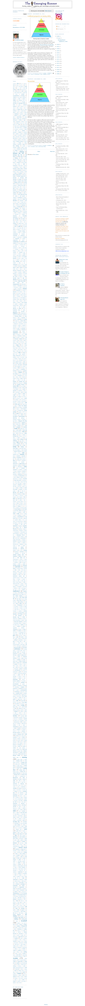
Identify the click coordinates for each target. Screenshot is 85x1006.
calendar (16, 196)
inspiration (15, 469)
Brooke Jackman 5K (21, 176)
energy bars (17, 320)
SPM (16, 835)
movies (25, 568)
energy (25, 319)
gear (23, 387)
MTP (21, 571)
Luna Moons (15, 522)
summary (14, 864)
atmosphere (15, 132)
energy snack (15, 322)
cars (13, 203)
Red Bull (20, 717)
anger (20, 115)
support (26, 871)
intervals (20, 474)
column (19, 232)
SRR (18, 839)
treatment (18, 923)
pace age (20, 635)
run (20, 749)
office (26, 620)
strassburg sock (19, 852)
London (24, 515)
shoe (19, 801)
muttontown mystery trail (19, 576)
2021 (14, 86)
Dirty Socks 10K (18, 282)
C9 (21, 191)
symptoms (18, 876)
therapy (24, 897)
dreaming (14, 299)
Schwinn (24, 788)
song (16, 827)
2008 (58, 73)
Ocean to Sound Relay (16, 620)
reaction (22, 709)
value (21, 938)
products (14, 685)
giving (15, 393)
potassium (25, 671)
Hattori (23, 424)
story (26, 850)
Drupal (21, 300)
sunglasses (14, 865)
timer (24, 902)
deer (23, 270)
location (19, 515)
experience (15, 332)
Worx (25, 973)
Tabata (26, 876)
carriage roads (23, 202)
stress (22, 855)
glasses (19, 393)
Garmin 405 (20, 382)
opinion (18, 626)
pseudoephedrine (24, 690)
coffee (15, 226)
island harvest (15, 478)
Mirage (20, 556)
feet (25, 346)
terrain (18, 890)
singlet (21, 809)
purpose (16, 697)
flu (17, 360)
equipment (24, 325)
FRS (15, 375)
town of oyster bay (21, 906)
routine (24, 746)
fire (22, 351)
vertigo (19, 941)
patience (14, 642)
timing (14, 903)
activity (24, 97)
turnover (18, 930)
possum (25, 668)
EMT (18, 317)
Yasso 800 (20, 978)
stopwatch (14, 850)
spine (25, 832)
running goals (17, 763)
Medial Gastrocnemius (16, 539)
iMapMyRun (15, 462)
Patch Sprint (19, 641)
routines (14, 747)
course (14, 255)
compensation (19, 237)
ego (24, 308)
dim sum (20, 279)
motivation (17, 567)
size (19, 811)
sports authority (23, 836)
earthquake (21, 303)
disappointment (16, 284)
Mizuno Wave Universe (23, 560)
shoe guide (24, 801)
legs (17, 504)
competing (25, 237)
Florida (20, 358)
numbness (20, 611)
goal (14, 398)
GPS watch (17, 404)
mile (21, 550)
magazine (25, 522)
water (14, 954)
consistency (23, 246)
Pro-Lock (17, 682)
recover (24, 714)
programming (17, 686)
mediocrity (19, 541)
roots (24, 744)
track (17, 908)
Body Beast (21, 165)
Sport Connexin (22, 835)
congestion (16, 244)
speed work (18, 830)
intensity (24, 471)
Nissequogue (19, 605)
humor (14, 455)
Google (19, 401)
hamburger (22, 417)
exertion (18, 329)
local (15, 515)
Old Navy (25, 621)
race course (19, 702)
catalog (17, 203)
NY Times (20, 614)
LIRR (14, 513)
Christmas (15, 215)
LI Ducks (17, 507)
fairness (18, 337)
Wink (22, 969)
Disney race (25, 287)
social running (17, 824)
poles (17, 665)
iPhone (18, 477)
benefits (16, 150)
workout (19, 973)
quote (14, 700)
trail (26, 909)
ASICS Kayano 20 (23, 126)
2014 (58, 61)
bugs (17, 188)
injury (25, 466)
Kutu (24, 497)
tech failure (21, 882)
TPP (26, 906)
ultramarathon (21, 933)
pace (14, 635)
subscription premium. (21, 861)
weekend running (23, 959)
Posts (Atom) (36, 154)
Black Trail (25, 159)
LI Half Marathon (17, 509)
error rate (24, 326)
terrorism (22, 890)
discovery (25, 285)
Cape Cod (19, 199)
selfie (21, 795)
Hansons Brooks (17, 422)
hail (25, 414)
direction (25, 279)
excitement (23, 328)
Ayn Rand (19, 135)
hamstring (23, 419)
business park (22, 190)
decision (14, 270)
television (15, 887)
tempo (14, 888)
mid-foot (22, 548)
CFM (26, 206)
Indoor (14, 466)
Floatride (15, 358)
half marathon (22, 416)
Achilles (14, 97)
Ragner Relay (15, 706)
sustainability (25, 873)
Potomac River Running (22, 673)
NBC (19, 588)
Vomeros (24, 950)
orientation (22, 627)
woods (17, 972)
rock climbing (20, 743)
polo (13, 667)
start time (21, 842)
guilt (18, 413)
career (18, 202)
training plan (24, 919)
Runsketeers (15, 777)
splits (26, 833)
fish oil (26, 351)
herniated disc (15, 436)
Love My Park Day (19, 521)
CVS (22, 264)
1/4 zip (14, 83)
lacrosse (24, 498)
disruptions (19, 288)
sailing (20, 780)
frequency (25, 370)
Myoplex (23, 579)
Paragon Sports (24, 638)
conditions (23, 241)
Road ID (14, 743)
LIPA (24, 512)
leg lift (14, 504)
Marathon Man (18, 527)
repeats (19, 728)
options (23, 626)
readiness (16, 711)
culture (20, 262)
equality (19, 325)
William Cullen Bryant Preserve (18, 967)
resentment (23, 729)
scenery (14, 786)
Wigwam (19, 965)
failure (14, 337)
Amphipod (16, 113)
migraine (14, 550)
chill (15, 212)
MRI (19, 569)
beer (15, 148)
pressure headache (16, 680)
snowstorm (16, 823)
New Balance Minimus (18, 595)
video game (16, 942)
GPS (26, 402)
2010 (14, 85)
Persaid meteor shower (21, 650)
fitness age (15, 354)
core (22, 250)
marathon (25, 525)
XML (22, 976)
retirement (14, 738)
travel (17, 921)
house (19, 452)
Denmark (19, 272)
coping (19, 250)
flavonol (24, 355)
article (18, 123)
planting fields (19, 662)
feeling (18, 346)
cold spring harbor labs (21, 227)
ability (26, 91)
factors (24, 335)
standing (23, 841)
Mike (18, 550)
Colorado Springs (21, 231)
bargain (20, 142)
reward (19, 740)
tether (20, 891)
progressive (15, 688)
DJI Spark (20, 291)
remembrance (15, 726)
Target (26, 879)
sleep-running (20, 815)
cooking (22, 249)
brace (18, 171)
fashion (14, 341)
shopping (14, 805)
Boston (25, 168)
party (14, 641)
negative (23, 589)
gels (20, 389)
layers (18, 503)
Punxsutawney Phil (17, 694)
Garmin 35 (15, 383)
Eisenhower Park (16, 310)
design (15, 275)
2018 (58, 52)
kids (18, 491)
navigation (16, 585)
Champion (23, 208)
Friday (16, 372)
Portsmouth (16, 668)
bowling (14, 171)
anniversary (19, 117)
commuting (15, 235)
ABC (22, 91)
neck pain (14, 589)
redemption (20, 718)
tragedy (22, 909)
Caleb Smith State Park (22, 194)
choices (23, 214)
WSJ (23, 975)
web (18, 959)
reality (15, 712)
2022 (58, 44)
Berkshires (21, 150)
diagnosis (20, 276)
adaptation (14, 98)
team (17, 882)
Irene (25, 477)
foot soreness (17, 366)
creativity (17, 259)
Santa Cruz (23, 782)
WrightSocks (15, 975)
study (24, 859)
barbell (14, 141)
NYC (26, 614)
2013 (24, 85)
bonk (21, 167)
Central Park (20, 206)
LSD (25, 521)
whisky (18, 964)
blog (24, 161)
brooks (20, 179)
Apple (14, 121)
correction (14, 253)
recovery (15, 716)
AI (25, 106)
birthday (16, 158)
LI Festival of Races (24, 507)
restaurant (15, 737)
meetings (19, 542)
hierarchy (23, 437)
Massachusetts (16, 531)
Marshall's (21, 530)
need (19, 589)
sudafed (19, 862)
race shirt (17, 703)
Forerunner (14, 367)
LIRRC (18, 513)
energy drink (23, 320)
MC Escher (17, 538)
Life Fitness (25, 509)
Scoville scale (25, 789)
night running (20, 601)
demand (15, 272)
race (17, 700)
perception (25, 647)
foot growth (15, 364)
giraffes (26, 392)
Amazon (21, 112)
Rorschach (14, 746)
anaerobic (21, 113)
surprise (19, 873)
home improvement (23, 448)
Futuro (18, 378)
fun (20, 376)
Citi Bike (20, 217)
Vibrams (25, 941)
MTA (18, 571)
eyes (22, 334)
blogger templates (40, 1004)
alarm (21, 107)
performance (17, 649)
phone (19, 655)
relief (19, 725)
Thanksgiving (16, 893)
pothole (15, 673)
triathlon (25, 924)
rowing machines (22, 747)
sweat (15, 874)
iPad (14, 477)
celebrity (14, 206)
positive (20, 668)
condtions (15, 243)
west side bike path (24, 962)
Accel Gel (25, 92)
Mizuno (21, 559)
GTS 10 (24, 411)
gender (24, 389)
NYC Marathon (18, 615)
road (25, 741)
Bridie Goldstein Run (17, 174)
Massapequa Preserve (21, 535)
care (15, 202)
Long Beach (20, 516)
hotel (15, 452)
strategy (25, 852)
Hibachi (18, 437)
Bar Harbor (24, 139)
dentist (24, 272)
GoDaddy (16, 399)
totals (24, 905)
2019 (58, 50)
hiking (22, 439)
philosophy (14, 655)
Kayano (20, 489)
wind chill (17, 969)
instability (20, 469)
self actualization (20, 792)
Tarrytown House (17, 881)
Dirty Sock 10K (21, 281)
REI (21, 722)
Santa (18, 782)
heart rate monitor (18, 431)
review (14, 740)
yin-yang (25, 978)
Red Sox (15, 718)
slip (24, 815)
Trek (17, 924)
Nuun (16, 612)
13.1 (22, 83)
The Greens (16, 896)
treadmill (24, 921)
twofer (14, 932)
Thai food (24, 891)
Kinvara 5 (15, 494)
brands (26, 171)
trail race (15, 913)
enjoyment (20, 322)
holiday (14, 446)
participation (21, 639)
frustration (20, 375)
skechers (23, 811)
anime (14, 116)
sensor (25, 795)
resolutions (14, 734)
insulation (25, 469)
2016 (58, 57)
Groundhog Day (20, 410)
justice (24, 486)
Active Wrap (19, 97)
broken (14, 176)
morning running (16, 565)
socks (14, 826)
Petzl (24, 653)
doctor (14, 293)
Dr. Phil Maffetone (23, 297)
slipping (14, 817)
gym (19, 414)
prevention (23, 680)
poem (25, 664)
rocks (25, 743)
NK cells (25, 604)
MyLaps (18, 579)
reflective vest (16, 720)
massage (21, 533)
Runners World (16, 755)
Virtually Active (15, 945)
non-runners (16, 606)
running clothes (19, 759)
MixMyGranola (15, 559)
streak (16, 853)
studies (19, 859)
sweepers (20, 874)
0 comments (49, 145)
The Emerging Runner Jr (22, 894)
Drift (18, 299)
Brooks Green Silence (22, 180)
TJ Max (23, 903)
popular (26, 667)
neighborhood (16, 591)
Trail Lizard (23, 911)
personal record (16, 652)
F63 (26, 334)
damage (24, 265)
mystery (14, 580)
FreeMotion (23, 369)
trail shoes (22, 915)
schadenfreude (23, 786)
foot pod (25, 364)
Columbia (14, 232)
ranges (25, 708)
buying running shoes (16, 191)
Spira (14, 833)
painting (22, 636)
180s (25, 83)
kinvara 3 (22, 492)
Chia (21, 211)
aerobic (19, 104)
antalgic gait (19, 118)
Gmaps (19, 396)
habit (22, 414)
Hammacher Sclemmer (16, 419)
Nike (17, 603)
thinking (14, 899)
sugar (24, 862)
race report (24, 702)
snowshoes (25, 821)
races (18, 705)
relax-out (14, 723)
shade (21, 797)
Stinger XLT (23, 849)
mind (26, 551)
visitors (14, 947)
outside (24, 630)
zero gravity (24, 981)
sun (24, 864)
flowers (14, 360)
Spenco (24, 830)
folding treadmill (18, 363)
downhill (18, 296)
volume (14, 950)
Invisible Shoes (21, 475)
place (19, 658)
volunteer (19, 950)
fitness (24, 352)
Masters (14, 536)
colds (14, 229)
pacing (25, 635)
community (23, 233)
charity (24, 209)
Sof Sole (18, 826)
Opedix (22, 624)
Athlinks (23, 130)
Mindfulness (17, 553)
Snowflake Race (16, 821)
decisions (19, 270)
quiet (24, 699)
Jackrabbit (25, 478)
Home (39, 151)
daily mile (19, 265)
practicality (14, 676)
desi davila (25, 273)
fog (13, 363)
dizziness (14, 291)
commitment (15, 234)
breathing (20, 173)
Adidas (14, 100)
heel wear (21, 433)
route (19, 746)
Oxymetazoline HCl (22, 632)
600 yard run (23, 89)
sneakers (14, 820)
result (19, 737)
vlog (19, 948)
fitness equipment (22, 354)
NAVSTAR (22, 585)
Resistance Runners (16, 732)
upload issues (15, 936)
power (19, 674)
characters (19, 209)
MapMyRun (15, 525)
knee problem (15, 495)
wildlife (24, 965)
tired (18, 903)
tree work (23, 923)
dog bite (18, 293)
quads (24, 697)
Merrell (24, 545)
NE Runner (24, 588)
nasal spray (23, 580)
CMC (26, 223)
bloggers (18, 162)
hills (18, 442)
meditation (24, 541)
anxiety (20, 120)
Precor (24, 676)
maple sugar (23, 524)
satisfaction (15, 783)
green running (19, 407)
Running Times (17, 774)
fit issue (15, 352)
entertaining (25, 322)
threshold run (20, 899)
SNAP (24, 818)
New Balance (20, 592)
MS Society (24, 569)
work (24, 972)
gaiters (14, 379)
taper (23, 878)
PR (24, 674)
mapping (20, 525)
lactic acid (15, 500)
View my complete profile (18, 57)
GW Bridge (15, 414)
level (41, 74)
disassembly (24, 284)
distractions (18, 290)
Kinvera (19, 494)
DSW (25, 300)
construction (15, 247)
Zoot (20, 982)
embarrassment (23, 313)
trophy (16, 927)
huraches (18, 456)
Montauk (14, 563)
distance (25, 288)
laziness (21, 503)
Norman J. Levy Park (23, 607)
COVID (19, 256)
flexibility (14, 357)
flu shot (21, 360)
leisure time (20, 504)
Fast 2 (18, 342)
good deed (14, 401)
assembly (25, 127)
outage (24, 629)
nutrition (25, 611)
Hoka (24, 445)
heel (17, 433)
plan (22, 658)
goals (26, 398)
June (59, 38)
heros (21, 436)
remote (21, 726)
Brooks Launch (19, 183)
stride (21, 856)
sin (18, 809)
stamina (18, 841)
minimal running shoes (18, 554)
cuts (19, 264)
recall (24, 712)
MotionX (25, 565)
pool (17, 667)
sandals (24, 780)
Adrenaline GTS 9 (16, 101)
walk (21, 951)
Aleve (25, 107)
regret (26, 720)
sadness (24, 779)
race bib (14, 702)
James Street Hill (17, 480)
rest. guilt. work (23, 735)
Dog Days (24, 293)
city (24, 217)
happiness (24, 422)
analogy (25, 113)
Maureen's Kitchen (20, 536)
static (21, 844)
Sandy (14, 782)
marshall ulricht (15, 530)
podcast (20, 664)
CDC (14, 205)
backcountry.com (23, 136)
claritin (17, 220)
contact (20, 247)
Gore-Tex (14, 402)
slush (15, 818)
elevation (22, 311)
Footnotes (24, 366)
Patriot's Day (20, 642)
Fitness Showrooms (17, 355)
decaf (21, 268)
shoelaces (23, 803)
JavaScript (24, 480)
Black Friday (20, 159)
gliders (24, 393)
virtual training (23, 944)
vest (22, 941)
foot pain (20, 364)
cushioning (15, 264)
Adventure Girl (21, 103)
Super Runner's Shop (22, 868)
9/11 (19, 91)
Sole (26, 826)
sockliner (24, 824)
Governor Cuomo (20, 402)
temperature (21, 887)
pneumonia (25, 662)
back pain (17, 136)
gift (13, 392)
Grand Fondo (24, 404)
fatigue (17, 345)
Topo (21, 905)
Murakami (20, 572)
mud (25, 571)
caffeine (20, 193)
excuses (14, 329)
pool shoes (21, 667)
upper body (21, 936)
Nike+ (21, 603)
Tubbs (15, 929)
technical (17, 884)
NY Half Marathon (21, 612)
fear (22, 345)
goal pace (18, 398)
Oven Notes (15, 632)
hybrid (14, 457)
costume (19, 253)
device (25, 275)
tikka (13, 900)
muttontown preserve (16, 577)
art (14, 123)
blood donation (24, 162)
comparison (22, 235)
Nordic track (16, 607)
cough (24, 253)
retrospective (24, 738)
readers (26, 709)
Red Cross (25, 717)
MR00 (15, 569)
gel (26, 387)
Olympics (24, 623)
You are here (31, 81)
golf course (24, 399)
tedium (23, 885)
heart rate (25, 430)
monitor (24, 562)
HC (23, 425)
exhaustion (24, 329)
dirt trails (15, 281)
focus (24, 361)
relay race (23, 723)
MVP (22, 577)
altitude (14, 112)
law (25, 501)
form (19, 367)
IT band (20, 478)
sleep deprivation (23, 812)
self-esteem (21, 794)
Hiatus (14, 437)
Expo (14, 334)
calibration (14, 197)
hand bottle (15, 420)
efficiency (14, 308)
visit (25, 945)
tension (14, 890)
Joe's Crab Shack (18, 483)
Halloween (15, 418)
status (25, 844)
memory (21, 544)
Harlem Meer (18, 424)
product (23, 683)
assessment (21, 129)
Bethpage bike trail (18, 153)
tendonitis (24, 888)
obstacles (20, 618)
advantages (23, 101)
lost (23, 519)
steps (22, 846)
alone (18, 110)
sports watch (15, 838)
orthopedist (15, 629)
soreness (25, 827)
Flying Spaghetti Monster (17, 361)
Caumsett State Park (22, 203)
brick (25, 173)
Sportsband (21, 838)
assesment (16, 129)
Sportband (15, 836)
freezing (14, 370)
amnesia (25, 112)
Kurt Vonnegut (19, 497)
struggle (14, 859)
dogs (14, 294)
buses (25, 188)
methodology (15, 547)
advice (14, 104)
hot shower (25, 451)
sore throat (20, 827)
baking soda (25, 138)
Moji (20, 562)
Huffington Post (15, 454)
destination (20, 275)
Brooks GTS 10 (18, 182)
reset (18, 731)
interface (19, 472)
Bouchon (24, 170)
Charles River (15, 211)
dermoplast (20, 273)
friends (20, 372)
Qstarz (20, 697)
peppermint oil (24, 645)
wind (26, 967)
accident (22, 94)
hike (18, 439)
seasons (15, 791)
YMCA (15, 979)
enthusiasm (16, 323)
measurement (23, 538)
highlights (14, 439)
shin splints (20, 800)
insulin (15, 471)
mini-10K (23, 553)
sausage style (15, 785)
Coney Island (20, 243)
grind (15, 410)
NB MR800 (19, 586)
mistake (24, 556)
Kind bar (23, 490)
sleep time (14, 815)
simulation (14, 809)
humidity (22, 454)
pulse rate (22, 691)
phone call (24, 655)
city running (15, 218)
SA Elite (19, 779)
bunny (21, 188)
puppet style (24, 694)
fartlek (25, 340)
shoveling (24, 805)
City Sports (23, 218)
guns (25, 413)
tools (17, 905)
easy (21, 305)
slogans (18, 817)
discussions (16, 287)
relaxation (18, 723)
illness (14, 460)
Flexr (18, 357)
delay (26, 270)
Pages (14, 636)
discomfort (20, 285)
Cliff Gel (24, 220)
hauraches (14, 425)
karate (17, 487)
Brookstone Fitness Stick (17, 186)
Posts (58, 26)
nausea (26, 583)
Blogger (14, 162)
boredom (14, 168)
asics (19, 124)
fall (26, 337)
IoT (26, 475)
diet (23, 278)
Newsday (14, 601)
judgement (14, 484)
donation (17, 294)
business (14, 190)
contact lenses (24, 247)
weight (14, 961)
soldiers (22, 826)
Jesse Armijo (17, 481)
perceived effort (17, 647)
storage (19, 850)
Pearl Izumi (19, 645)
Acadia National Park (17, 92)
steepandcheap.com (16, 846)
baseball (24, 145)
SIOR (14, 811)
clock (24, 221)
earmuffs (16, 303)
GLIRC (14, 395)
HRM (23, 452)
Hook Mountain (24, 449)
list (22, 513)
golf (20, 399)
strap (15, 852)
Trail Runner (21, 912)
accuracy (23, 95)
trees (14, 924)
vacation (16, 938)
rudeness (14, 749)
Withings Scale (21, 970)
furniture (14, 378)
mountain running (20, 568)
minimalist (15, 556)
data (21, 267)
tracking (22, 908)
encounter (23, 317)
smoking (19, 818)
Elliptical (15, 313)
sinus (25, 809)
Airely (14, 107)
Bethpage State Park (17, 155)
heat (23, 431)
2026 (58, 36)
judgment (19, 484)
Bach (14, 136)
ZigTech (14, 982)
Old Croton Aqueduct (18, 621)
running (24, 757)
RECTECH (16, 717)
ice (13, 459)
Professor (20, 685)
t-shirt (22, 876)
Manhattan (16, 524)
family (20, 338)
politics (24, 665)
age (22, 106)
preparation (15, 679)
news (25, 600)
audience (17, 133)
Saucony (22, 783)
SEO (13, 797)
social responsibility (23, 823)
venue (20, 939)
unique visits (23, 935)
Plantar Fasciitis (22, 661)
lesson (25, 504)
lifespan (24, 510)
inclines (24, 465)
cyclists (15, 265)
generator (14, 390)
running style (22, 771)
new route (19, 598)
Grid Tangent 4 (24, 408)
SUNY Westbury (22, 867)
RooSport (20, 744)
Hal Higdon (15, 416)
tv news (23, 930)
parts (25, 639)
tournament (14, 906)
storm (22, 850)
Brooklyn (14, 177)
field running (20, 349)
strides (24, 858)
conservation (15, 246)
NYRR (23, 617)
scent (18, 786)
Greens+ (18, 408)
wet (15, 964)
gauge (20, 387)
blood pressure (17, 164)
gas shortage (23, 386)
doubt (14, 296)
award (15, 135)
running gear (24, 762)
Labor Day (20, 498)
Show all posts (48, 11)
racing (22, 705)
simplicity (24, 808)
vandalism (25, 938)
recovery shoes (24, 715)
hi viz (25, 436)
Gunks (22, 413)
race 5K (23, 700)
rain (15, 708)
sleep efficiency (17, 814)
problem (23, 682)
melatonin (23, 542)
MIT (13, 557)
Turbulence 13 (20, 929)
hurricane (23, 456)
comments (23, 232)
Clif (20, 220)
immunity (22, 462)
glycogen (14, 396)
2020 (58, 48)
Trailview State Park (18, 917)
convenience (16, 249)
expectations (15, 331)
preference (20, 677)
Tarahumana (15, 879)
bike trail (20, 156)
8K (16, 91)
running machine (20, 767)
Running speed (15, 771)
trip (14, 926)
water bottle (18, 954)
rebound (20, 712)
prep (24, 677)
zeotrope (18, 981)
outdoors (19, 630)
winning (25, 969)
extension (18, 334)
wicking (14, 966)
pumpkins (25, 693)
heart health (18, 430)
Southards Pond (18, 829)
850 (13, 91)
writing (20, 975)
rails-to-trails (24, 706)
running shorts (22, 770)
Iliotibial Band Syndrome (21, 459)
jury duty (19, 486)
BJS (22, 158)
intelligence (19, 471)
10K (18, 83)
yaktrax (16, 978)
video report (21, 942)
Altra (17, 112)
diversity (24, 290)
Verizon (24, 939)
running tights (24, 773)
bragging (21, 171)
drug (17, 300)
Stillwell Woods (23, 847)
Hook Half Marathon (16, 449)
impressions (15, 463)
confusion (25, 243)
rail (19, 706)
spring (26, 838)
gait (25, 378)
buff (13, 188)
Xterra (26, 976)
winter (15, 970)
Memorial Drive (15, 544)
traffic (18, 909)
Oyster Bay (15, 633)
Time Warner (20, 902)
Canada (24, 197)
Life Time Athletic (17, 510)
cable (25, 191)
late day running (20, 501)
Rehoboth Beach (16, 721)
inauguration (15, 465)
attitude (19, 132)
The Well (19, 897)
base (24, 144)
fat (22, 343)
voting (14, 951)
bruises (24, 186)
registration (22, 720)
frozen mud (25, 373)
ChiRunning (25, 212)
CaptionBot (21, 200)
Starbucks (15, 843)
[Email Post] (53, 73)
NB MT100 (25, 586)
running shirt (19, 768)
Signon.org (14, 808)
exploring (23, 332)
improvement (22, 463)
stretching (17, 856)
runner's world (22, 752)
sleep (18, 812)
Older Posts (52, 151)
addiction (24, 98)
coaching (15, 224)
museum (14, 574)
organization (15, 627)
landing (21, 500)
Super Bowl (15, 868)
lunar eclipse (21, 522)
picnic (14, 656)
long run (25, 518)
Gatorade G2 (15, 387)
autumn (21, 133)
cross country (23, 259)
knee (24, 494)
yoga (19, 979)
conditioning (15, 241)
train (26, 917)
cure (24, 262)
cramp (22, 258)
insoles (17, 468)
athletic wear (17, 130)
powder (14, 674)
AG (18, 106)
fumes (17, 376)
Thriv (25, 899)
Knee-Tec (21, 495)
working (14, 973)
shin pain (15, 800)
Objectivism (15, 618)
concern (23, 240)
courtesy (23, 255)
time (17, 900)
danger (14, 267)
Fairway (22, 337)
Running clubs (19, 760)
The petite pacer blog (22, 896)
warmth (24, 953)
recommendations (15, 714)
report (14, 729)
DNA (25, 291)
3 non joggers (21, 86)
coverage (14, 256)
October (22, 620)
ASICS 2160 (16, 126)
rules (18, 749)
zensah (14, 981)
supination (14, 871)
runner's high (20, 750)
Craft (19, 258)
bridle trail (24, 174)
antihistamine (15, 119)
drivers (24, 299)
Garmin (14, 381)
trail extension (16, 911)
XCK (19, 976)
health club (22, 428)
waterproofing (24, 954)
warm (20, 953)
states (17, 844)
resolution (24, 732)
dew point (15, 276)
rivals (21, 741)
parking (15, 639)
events (18, 328)
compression (15, 240)
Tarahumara (21, 879)
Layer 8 (14, 503)
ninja (15, 604)
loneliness (14, 516)
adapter (19, 98)
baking (20, 138)
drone (14, 300)
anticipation (24, 118)
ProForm (25, 685)
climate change (15, 221)
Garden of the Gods (21, 379)
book (24, 167)
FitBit (19, 352)
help (19, 434)
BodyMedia (16, 167)
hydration (19, 457)
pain (17, 636)
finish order (19, 351)
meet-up (14, 542)
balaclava (15, 139)
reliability (14, 725)
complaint (23, 238)
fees (22, 346)
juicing (24, 484)
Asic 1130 (22, 123)
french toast (20, 370)
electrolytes (15, 311)
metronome (15, 548)
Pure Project (24, 696)
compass (14, 237)
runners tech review (22, 753)
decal (24, 268)
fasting (19, 343)
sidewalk (14, 806)
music (19, 574)
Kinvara (14, 492)
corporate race (22, 252)
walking (25, 951)
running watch (24, 774)
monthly (19, 563)
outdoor (14, 630)
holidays (22, 446)
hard (14, 424)
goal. (22, 398)
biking (26, 156)
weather (15, 958)
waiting (18, 951)
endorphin (14, 319)
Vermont (14, 941)
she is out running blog (19, 798)
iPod (22, 477)
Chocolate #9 (17, 214)
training (16, 919)
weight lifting (20, 961)
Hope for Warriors (17, 451)
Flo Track (22, 357)
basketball (14, 147)
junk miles (14, 486)
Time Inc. (22, 900)
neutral (15, 592)
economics (14, 306)
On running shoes (16, 624)
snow (24, 820)
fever (23, 348)
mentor (19, 545)
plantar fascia (15, 661)
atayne (26, 129)
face (15, 335)
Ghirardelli (20, 390)
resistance (23, 731)
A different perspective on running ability (39, 16)
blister (15, 161)
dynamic (18, 302)
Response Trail (20, 734)
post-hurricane (17, 670)
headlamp (25, 427)
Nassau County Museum (17, 582)
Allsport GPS (19, 109)
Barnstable (19, 144)
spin (21, 832)
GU (13, 413)
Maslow (25, 530)
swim (24, 874)
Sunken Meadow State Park (22, 865)
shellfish (25, 798)
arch (26, 121)
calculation (14, 194)
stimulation (17, 849)
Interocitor (24, 472)
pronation (21, 688)
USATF (25, 936)
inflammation (20, 466)
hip (22, 442)
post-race (24, 670)
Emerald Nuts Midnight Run (17, 314)
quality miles (20, 699)
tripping (18, 926)
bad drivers (15, 138)
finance (14, 351)
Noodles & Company (23, 606)
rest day (16, 735)
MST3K (14, 571)
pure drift (19, 696)
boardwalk (15, 165)
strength (18, 855)
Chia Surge (25, 211)
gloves (20, 395)
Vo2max (23, 948)
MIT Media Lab (21, 557)
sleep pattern (23, 814)
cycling (26, 264)
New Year (19, 600)
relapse (25, 721)
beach (26, 147)
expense (23, 331)
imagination (24, 460)
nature (22, 583)
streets (14, 855)
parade (20, 638)
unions (18, 935)
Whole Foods (23, 964)
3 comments (49, 73)
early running (24, 302)
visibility (21, 945)
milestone (22, 551)
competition (17, 238)
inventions (15, 475)
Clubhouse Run (20, 223)
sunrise (15, 867)
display (15, 288)
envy (25, 323)
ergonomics (15, 326)
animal (24, 115)
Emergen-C (25, 314)
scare (25, 785)
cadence (14, 193)
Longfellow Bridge (18, 519)
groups (20, 411)
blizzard (19, 161)
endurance (19, 319)
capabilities (14, 199)
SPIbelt (14, 832)
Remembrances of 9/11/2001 (19, 27)
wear (24, 956)
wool (20, 972)
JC (13, 481)
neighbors (25, 591)
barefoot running (19, 141)
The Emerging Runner (19, 40)
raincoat (20, 708)
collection (18, 229)
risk (18, 741)
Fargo (21, 340)
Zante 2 (23, 979)
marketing (20, 528)
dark (18, 267)
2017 (58, 55)
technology (15, 885)
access (17, 94)
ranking (14, 709)
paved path (22, 644)
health (15, 428)
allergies (14, 109)
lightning (19, 512)
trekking (21, 924)
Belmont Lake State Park (22, 148)
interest (14, 472)
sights (20, 806)
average (25, 133)
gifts (22, 392)
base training (16, 145)
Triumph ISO (24, 926)
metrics (22, 547)
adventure (15, 103)
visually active (24, 947)
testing (15, 891)
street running (22, 853)
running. (16, 776)
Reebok (25, 718)
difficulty (15, 279)
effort (20, 308)
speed (25, 829)
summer (19, 864)
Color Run (23, 229)
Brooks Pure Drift (21, 185)
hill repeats (22, 440)
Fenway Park (15, 348)
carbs (26, 200)
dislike (20, 287)
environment (21, 323)
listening (25, 513)
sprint (15, 839)
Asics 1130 (25, 124)
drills (21, 299)
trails (26, 916)
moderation (16, 562)
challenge (17, 208)
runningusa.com (22, 776)
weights (17, 963)
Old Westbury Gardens (17, 623)
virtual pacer (17, 944)
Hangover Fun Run (23, 421)
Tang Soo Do (17, 877)
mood (24, 563)
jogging (24, 483)
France (23, 367)
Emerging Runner (18, 316)
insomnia (23, 468)
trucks (26, 927)
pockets (16, 664)
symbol (14, 876)
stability (22, 839)
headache (19, 427)
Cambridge (20, 197)
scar (22, 785)
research (18, 729)
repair (15, 728)
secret (20, 791)
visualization (19, 947)
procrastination (16, 684)
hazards (19, 425)
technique (23, 884)
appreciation (18, 121)
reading (21, 711)
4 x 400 (19, 88)
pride (14, 682)
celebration (23, 205)
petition (20, 653)
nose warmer (23, 609)
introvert (25, 474)
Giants (25, 390)
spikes (19, 832)
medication (24, 539)
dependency (15, 273)
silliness (19, 808)
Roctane (14, 744)
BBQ (23, 147)
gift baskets (18, 392)
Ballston (19, 139)
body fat (25, 165)
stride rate (19, 858)
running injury (19, 765)
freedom (17, 369)
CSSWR (14, 262)
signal (24, 806)
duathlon (14, 302)
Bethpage (22, 152)
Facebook (19, 335)
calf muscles (22, 196)
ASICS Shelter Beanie (18, 127)
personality (23, 652)
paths (24, 641)
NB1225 (15, 588)
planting (14, 662)
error (19, 326)
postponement (15, 671)
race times (22, 703)
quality (14, 699)
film (25, 349)
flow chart (24, 358)
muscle (24, 572)
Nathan (24, 582)
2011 (18, 85)
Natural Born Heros (16, 583)
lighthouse (14, 512)
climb (21, 221)
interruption (15, 474)
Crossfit (24, 261)
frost (20, 373)
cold (19, 226)
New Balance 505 (23, 594)
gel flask (16, 389)
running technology (16, 773)
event (14, 328)
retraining (18, 738)
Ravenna (18, 709)
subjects (14, 861)
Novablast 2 (15, 611)
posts (20, 671)
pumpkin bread (19, 693)
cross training (16, 261)
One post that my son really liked (47, 44)
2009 (58, 71)
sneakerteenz (19, 820)
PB (26, 644)
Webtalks (46, 1004)
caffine (25, 192)
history (18, 443)
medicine (14, 541)
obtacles (24, 618)
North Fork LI (16, 609)
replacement (24, 728)
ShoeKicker (15, 803)
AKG (17, 107)
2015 (58, 59)
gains (22, 378)
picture (19, 656)
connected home (22, 244)
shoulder (19, 804)
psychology (17, 691)
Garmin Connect (21, 384)
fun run (24, 376)
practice (20, 676)
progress (23, 687)
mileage (25, 550)
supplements (20, 871)
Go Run (24, 396)
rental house (25, 726)
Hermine (24, 434)
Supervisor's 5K (22, 870)
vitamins (15, 948)
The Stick (14, 897)
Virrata (25, 942)
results (23, 737)
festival (20, 348)
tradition (14, 909)
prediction (14, 677)
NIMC (26, 603)
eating (25, 305)
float (26, 357)
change (14, 209)
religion (24, 725)
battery (19, 147)
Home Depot (15, 448)
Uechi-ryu (19, 932)
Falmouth (16, 338)
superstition (15, 870)
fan (18, 340)
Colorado (14, 230)
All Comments (60, 29)
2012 (21, 85)
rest (26, 734)
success (14, 862)
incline (19, 465)
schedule (15, 788)
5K (18, 89)
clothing (14, 223)
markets (24, 528)
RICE (22, 740)
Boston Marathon (18, 170)
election (24, 310)
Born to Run (20, 168)
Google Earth (23, 401)
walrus (16, 953)
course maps (19, 255)
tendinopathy (19, 888)
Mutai (24, 574)
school (20, 788)
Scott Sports (19, 789)
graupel (15, 405)
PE (14, 645)
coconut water (24, 224)
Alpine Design (23, 110)
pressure (23, 679)
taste (13, 882)
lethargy (19, 506)
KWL (14, 498)
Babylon (24, 135)
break (15, 173)
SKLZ (14, 812)
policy (21, 665)
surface (15, 873)
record (21, 714)
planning (19, 659)
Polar (14, 665)
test (26, 890)
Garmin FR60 (16, 386)
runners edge (15, 753)
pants (16, 638)
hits (23, 443)
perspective (15, 653)
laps (24, 500)
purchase (14, 696)
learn (25, 503)
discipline (14, 285)
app (24, 120)
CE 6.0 (17, 205)
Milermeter (16, 551)
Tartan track (24, 881)
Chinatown (19, 212)
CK (13, 220)
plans (24, 659)
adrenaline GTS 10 (22, 100)
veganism (15, 939)
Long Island (20, 518)
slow (21, 817)
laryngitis (14, 501)
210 (16, 86)
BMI (24, 164)
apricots (23, 121)
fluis (25, 360)
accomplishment (16, 95)
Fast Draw (22, 341)
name (18, 580)
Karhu (21, 487)
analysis (15, 115)
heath (14, 433)
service (17, 797)
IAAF (25, 457)
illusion (19, 460)
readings (25, 711)
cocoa (20, 224)
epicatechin (14, 325)
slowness (25, 817)
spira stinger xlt (20, 833)
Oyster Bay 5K (22, 633)
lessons (14, 506)
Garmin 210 (22, 381)
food (24, 363)
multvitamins (15, 572)
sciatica (14, 789)
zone (17, 982)
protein (17, 690)
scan (19, 785)
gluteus (24, 395)
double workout (23, 294)
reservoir (14, 731)
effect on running (22, 306)
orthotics (20, 629)
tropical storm (21, 927)
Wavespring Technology (18, 956)
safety (14, 780)
